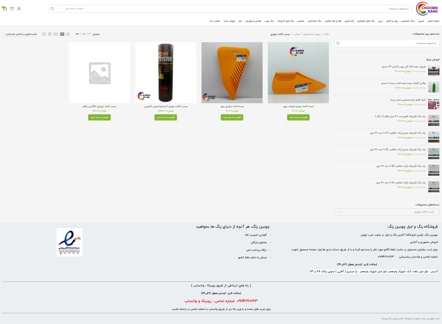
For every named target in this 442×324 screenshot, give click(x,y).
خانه (326, 34)
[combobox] (386, 212)
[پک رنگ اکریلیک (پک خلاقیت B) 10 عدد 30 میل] (433, 170)
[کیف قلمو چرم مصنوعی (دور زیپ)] (433, 103)
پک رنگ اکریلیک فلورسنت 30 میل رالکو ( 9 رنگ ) (400, 116)
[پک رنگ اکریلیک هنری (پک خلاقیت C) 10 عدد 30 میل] (433, 137)
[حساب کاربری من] (19, 8)
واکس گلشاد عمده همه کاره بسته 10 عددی (403, 83)
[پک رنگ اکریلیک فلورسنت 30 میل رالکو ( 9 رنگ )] (433, 120)
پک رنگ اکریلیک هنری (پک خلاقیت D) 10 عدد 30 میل (398, 149)
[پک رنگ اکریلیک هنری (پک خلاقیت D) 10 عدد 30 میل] (433, 153)
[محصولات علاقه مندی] (12, 8)
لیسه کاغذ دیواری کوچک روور (298, 106)
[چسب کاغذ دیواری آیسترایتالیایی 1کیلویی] (165, 72)
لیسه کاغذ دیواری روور (232, 106)
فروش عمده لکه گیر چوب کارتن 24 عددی (404, 66)
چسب (297, 34)
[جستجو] (52, 9)
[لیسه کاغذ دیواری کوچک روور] (298, 72)
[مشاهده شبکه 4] (44, 34)
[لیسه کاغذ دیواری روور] (232, 72)
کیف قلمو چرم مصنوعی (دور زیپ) (408, 99)
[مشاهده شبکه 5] (62, 34)
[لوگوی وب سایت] (427, 8)
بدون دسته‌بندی (311, 34)
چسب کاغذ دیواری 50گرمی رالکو (99, 106)
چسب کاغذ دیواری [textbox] (426, 212)
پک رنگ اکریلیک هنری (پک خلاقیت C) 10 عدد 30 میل (398, 133)
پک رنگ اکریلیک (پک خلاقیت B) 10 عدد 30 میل (401, 166)
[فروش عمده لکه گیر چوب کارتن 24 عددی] (433, 70)
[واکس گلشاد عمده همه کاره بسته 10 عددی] (433, 87)
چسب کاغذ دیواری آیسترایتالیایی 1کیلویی (166, 106)
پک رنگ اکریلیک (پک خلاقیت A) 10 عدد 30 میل (401, 182)
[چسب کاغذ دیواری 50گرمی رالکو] (99, 72)
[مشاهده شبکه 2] (68, 34)
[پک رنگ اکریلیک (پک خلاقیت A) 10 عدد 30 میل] (433, 186)
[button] (298, 117)
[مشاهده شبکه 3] (49, 34)
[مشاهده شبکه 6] (56, 34)
